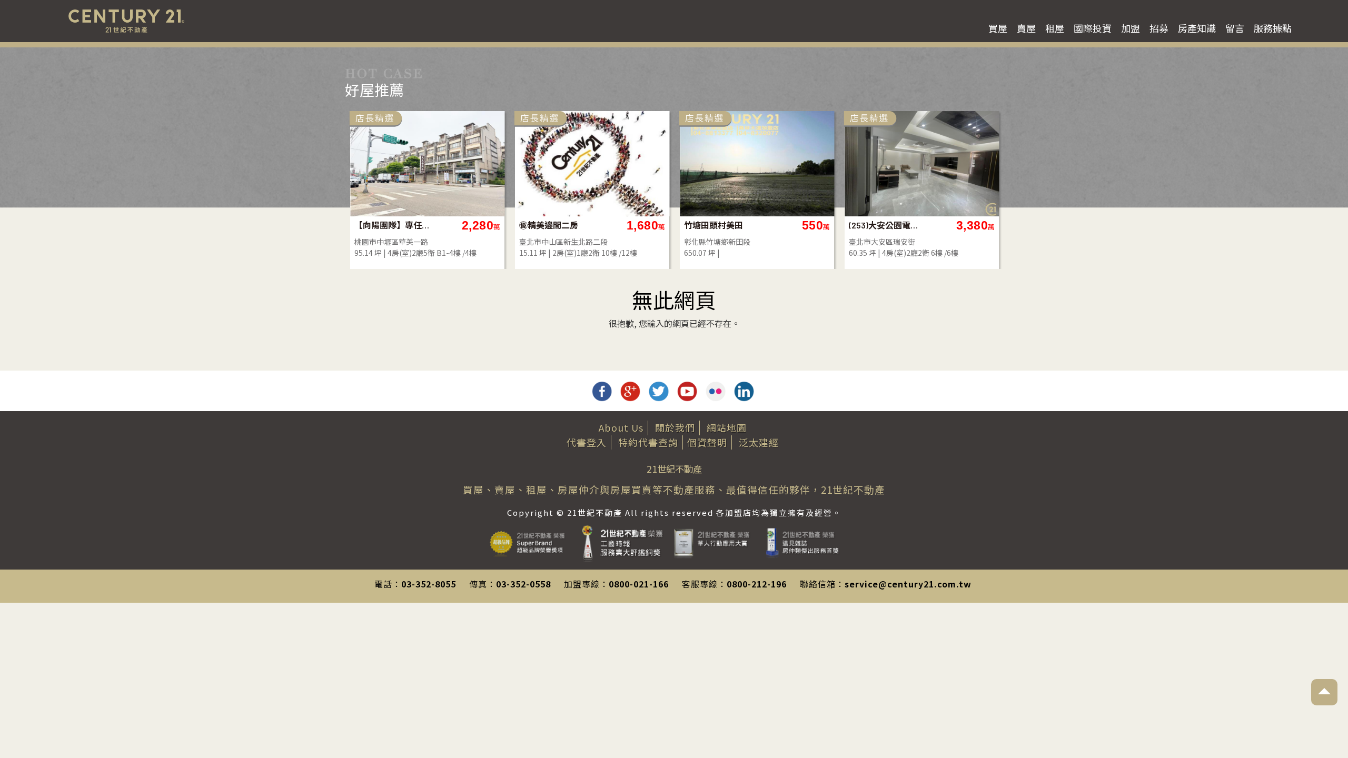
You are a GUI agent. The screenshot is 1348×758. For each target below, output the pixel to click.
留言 (1234, 28)
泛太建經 (759, 442)
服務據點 (1273, 28)
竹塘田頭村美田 (713, 225)
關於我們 (675, 427)
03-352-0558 (523, 583)
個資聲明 (707, 442)
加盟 (1130, 28)
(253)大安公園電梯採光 (887, 225)
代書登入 (587, 442)
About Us (621, 427)
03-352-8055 (428, 583)
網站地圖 (727, 427)
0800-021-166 (639, 583)
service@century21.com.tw (908, 583)
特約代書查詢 (648, 442)
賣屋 (1026, 28)
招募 (1158, 28)
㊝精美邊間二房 (548, 225)
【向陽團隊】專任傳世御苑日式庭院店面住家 (392, 225)
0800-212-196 (757, 583)
